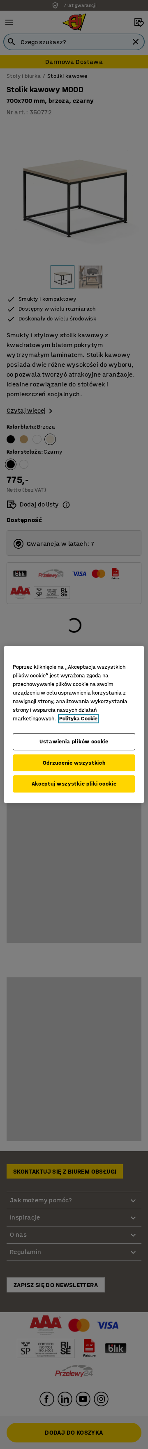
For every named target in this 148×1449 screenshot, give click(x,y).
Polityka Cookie (78, 718)
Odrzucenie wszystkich (74, 762)
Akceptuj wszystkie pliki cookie (74, 783)
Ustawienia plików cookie (74, 741)
